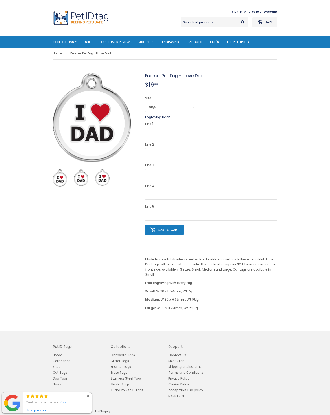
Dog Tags (60, 378)
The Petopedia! (238, 42)
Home (57, 53)
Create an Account (262, 11)
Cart (268, 22)
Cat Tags (60, 372)
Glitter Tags (120, 361)
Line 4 (149, 186)
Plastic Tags (120, 384)
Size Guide (194, 42)
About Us (146, 42)
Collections (64, 42)
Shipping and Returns (184, 366)
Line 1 (149, 123)
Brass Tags (119, 372)
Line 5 (149, 206)
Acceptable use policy (185, 390)
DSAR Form (176, 395)
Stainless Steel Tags (126, 378)
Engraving (170, 42)
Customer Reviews (116, 42)
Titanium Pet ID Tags (127, 390)
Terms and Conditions (185, 372)
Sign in (237, 11)
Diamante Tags (123, 355)
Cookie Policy (178, 384)
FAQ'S (214, 42)
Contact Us (177, 355)
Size (148, 98)
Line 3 (149, 165)
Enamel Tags (121, 366)
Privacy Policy (178, 378)
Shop (89, 42)
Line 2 (149, 144)
